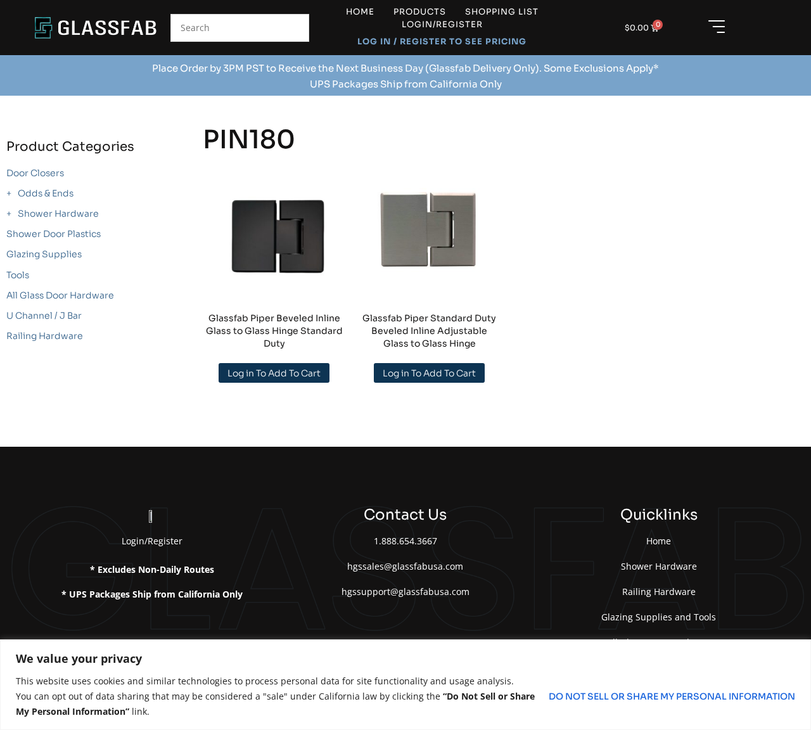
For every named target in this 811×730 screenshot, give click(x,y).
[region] (405, 684)
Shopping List (502, 11)
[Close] (797, 650)
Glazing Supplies (44, 254)
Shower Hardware (58, 213)
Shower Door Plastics (53, 234)
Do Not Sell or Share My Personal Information (672, 696)
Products (419, 11)
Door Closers (35, 173)
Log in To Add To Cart (274, 373)
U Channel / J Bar (44, 315)
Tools (17, 275)
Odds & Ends (45, 193)
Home (360, 11)
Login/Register (442, 24)
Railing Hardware (44, 336)
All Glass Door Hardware (60, 295)
